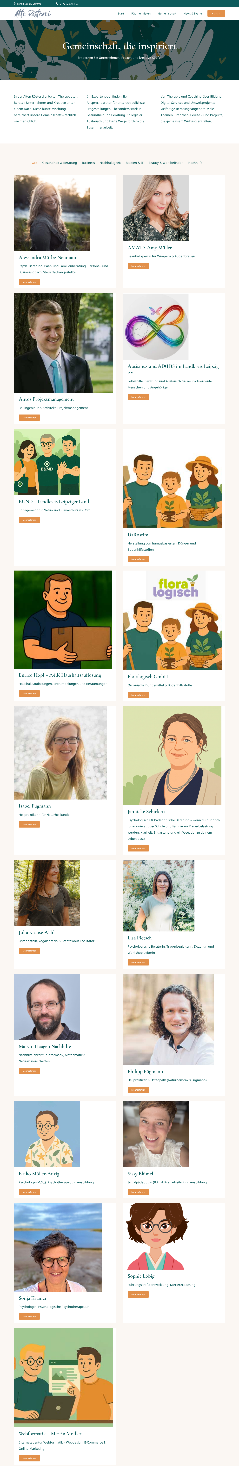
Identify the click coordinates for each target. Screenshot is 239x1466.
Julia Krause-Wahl (36, 932)
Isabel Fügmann (35, 806)
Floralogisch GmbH (148, 676)
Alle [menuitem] (34, 163)
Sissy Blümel (140, 1173)
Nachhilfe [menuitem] (195, 163)
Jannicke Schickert (146, 811)
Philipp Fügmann (145, 1071)
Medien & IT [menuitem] (135, 163)
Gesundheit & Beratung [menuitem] (59, 163)
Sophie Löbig (141, 1276)
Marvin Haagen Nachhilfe (45, 1046)
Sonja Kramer (33, 1298)
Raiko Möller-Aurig (39, 1173)
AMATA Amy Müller (150, 247)
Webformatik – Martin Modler (50, 1433)
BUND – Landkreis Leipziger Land (54, 501)
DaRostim (138, 534)
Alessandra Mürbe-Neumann (48, 257)
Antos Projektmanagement (46, 399)
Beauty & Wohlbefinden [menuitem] (165, 163)
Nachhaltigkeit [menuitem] (110, 163)
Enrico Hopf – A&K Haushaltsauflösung (60, 675)
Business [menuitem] (88, 163)
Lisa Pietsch (140, 938)
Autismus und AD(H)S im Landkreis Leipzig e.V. (173, 369)
